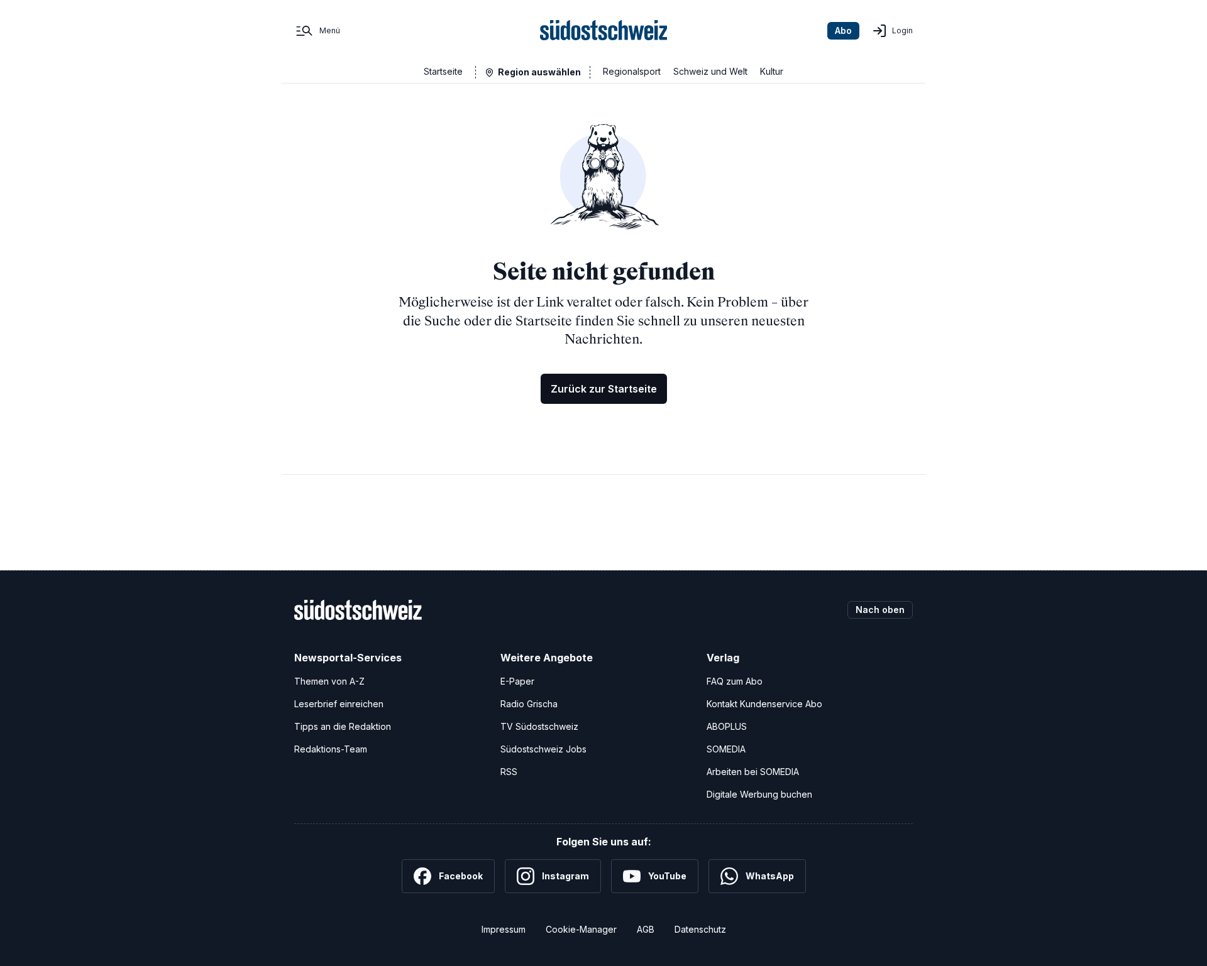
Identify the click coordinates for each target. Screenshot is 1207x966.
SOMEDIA (726, 749)
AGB (645, 929)
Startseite (443, 71)
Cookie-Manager (581, 929)
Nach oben (880, 609)
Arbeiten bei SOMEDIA (753, 771)
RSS (508, 771)
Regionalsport (632, 71)
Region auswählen (539, 72)
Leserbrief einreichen (338, 703)
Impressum (504, 929)
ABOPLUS (727, 726)
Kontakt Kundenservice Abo (764, 703)
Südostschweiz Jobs (543, 749)
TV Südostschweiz (539, 726)
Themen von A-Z (329, 681)
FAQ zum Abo (735, 681)
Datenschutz (700, 929)
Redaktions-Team (330, 749)
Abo (843, 30)
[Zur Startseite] (604, 30)
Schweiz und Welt (710, 71)
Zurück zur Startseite (604, 389)
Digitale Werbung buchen (759, 794)
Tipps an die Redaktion (342, 726)
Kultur (771, 71)
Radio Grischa (529, 703)
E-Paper (517, 681)
